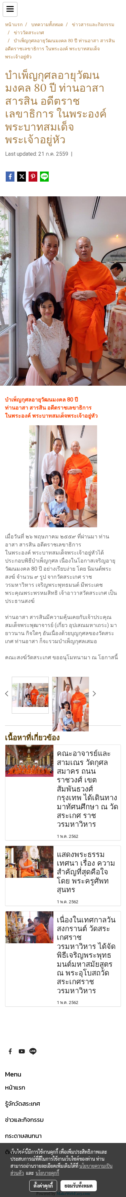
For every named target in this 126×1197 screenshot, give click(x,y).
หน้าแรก (15, 1087)
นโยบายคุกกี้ (47, 1173)
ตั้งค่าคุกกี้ (43, 1186)
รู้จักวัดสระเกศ (22, 1103)
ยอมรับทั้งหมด (79, 1186)
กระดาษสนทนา (23, 1135)
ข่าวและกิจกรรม (24, 1119)
